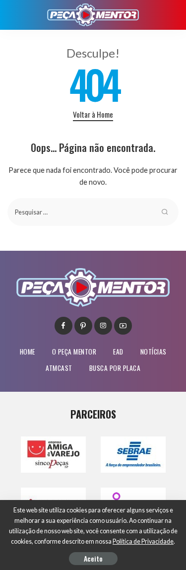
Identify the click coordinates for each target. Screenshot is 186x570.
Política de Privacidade (143, 541)
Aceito (93, 558)
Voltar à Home (93, 114)
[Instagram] (103, 326)
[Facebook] (63, 326)
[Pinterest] (83, 326)
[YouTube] (123, 326)
